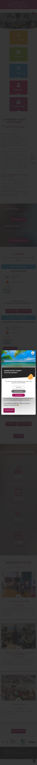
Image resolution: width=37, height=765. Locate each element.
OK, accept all (18, 395)
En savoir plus (9, 410)
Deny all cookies (18, 391)
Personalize (18, 387)
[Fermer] (32, 353)
